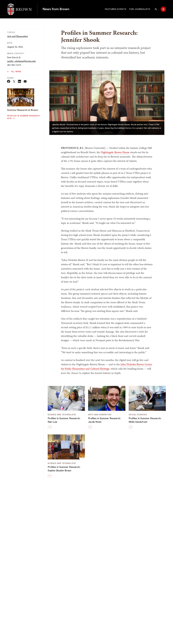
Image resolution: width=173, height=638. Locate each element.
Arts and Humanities (17, 36)
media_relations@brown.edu (21, 61)
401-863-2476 (14, 65)
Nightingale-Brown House (115, 152)
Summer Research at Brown (22, 110)
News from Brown (56, 9)
